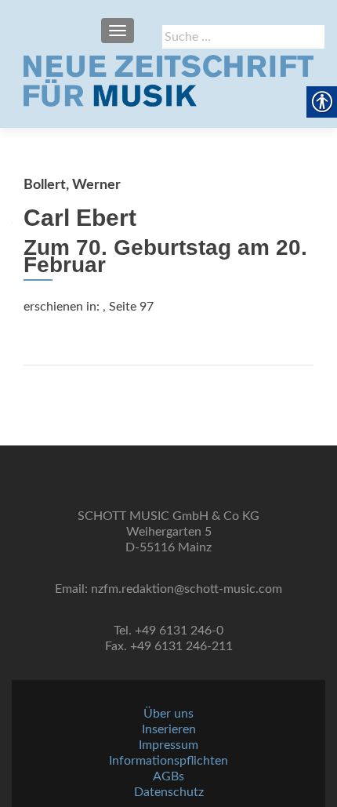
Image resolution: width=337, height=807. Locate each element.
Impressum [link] (168, 745)
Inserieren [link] (169, 729)
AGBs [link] (168, 776)
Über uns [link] (168, 713)
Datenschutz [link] (169, 792)
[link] (168, 81)
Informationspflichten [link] (168, 760)
